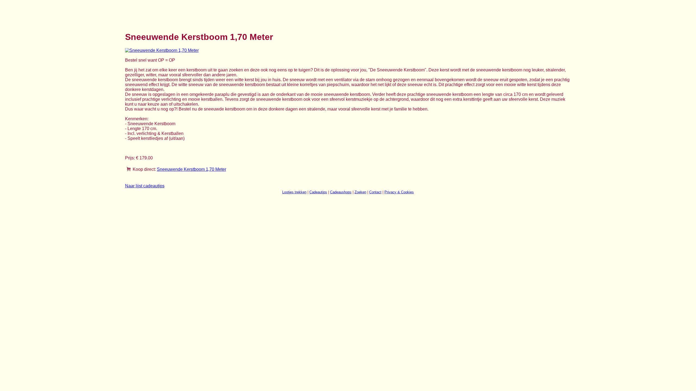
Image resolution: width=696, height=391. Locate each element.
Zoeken (360, 192)
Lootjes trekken (294, 192)
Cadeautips (318, 192)
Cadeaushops (341, 192)
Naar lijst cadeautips (144, 186)
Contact (375, 192)
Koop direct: (144, 169)
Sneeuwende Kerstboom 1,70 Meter (191, 169)
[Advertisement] (224, 13)
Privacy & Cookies (399, 192)
